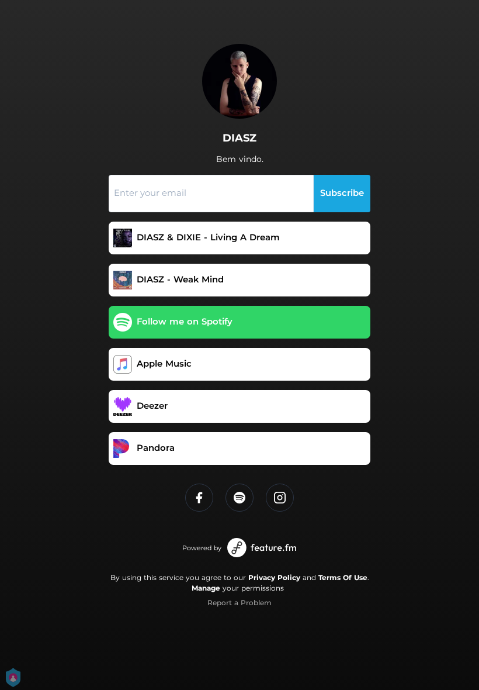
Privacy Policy (274, 577)
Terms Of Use (342, 577)
